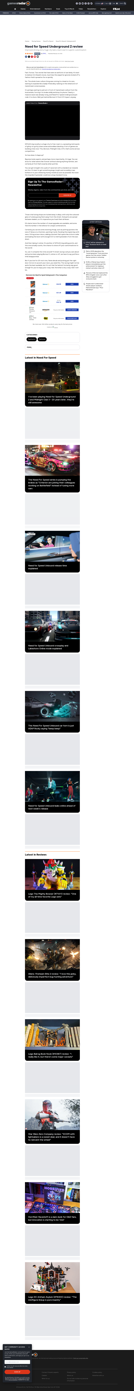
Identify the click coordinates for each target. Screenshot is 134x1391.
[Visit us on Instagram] (88, 3)
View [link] (72, 284)
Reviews (37, 54)
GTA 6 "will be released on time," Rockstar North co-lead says (96, 244)
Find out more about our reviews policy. (51, 69)
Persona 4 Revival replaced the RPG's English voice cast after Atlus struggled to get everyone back (97, 276)
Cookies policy (97, 1372)
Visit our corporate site (80, 1358)
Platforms (42, 339)
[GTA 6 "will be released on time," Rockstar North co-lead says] (95, 232)
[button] (123, 3)
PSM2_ (45, 53)
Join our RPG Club (93, 13)
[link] (32, 284)
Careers (44, 1375)
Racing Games (36, 41)
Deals (58, 9)
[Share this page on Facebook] (26, 57)
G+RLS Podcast (80, 13)
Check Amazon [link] (72, 310)
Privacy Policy (22, 1378)
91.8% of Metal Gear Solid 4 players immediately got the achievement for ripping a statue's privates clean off (96, 265)
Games (23, 9)
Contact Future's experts (50, 1372)
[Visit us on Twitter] (77, 3)
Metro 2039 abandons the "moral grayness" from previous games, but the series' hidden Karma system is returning (97, 254)
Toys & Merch (69, 9)
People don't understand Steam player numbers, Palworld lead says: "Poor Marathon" (94, 287)
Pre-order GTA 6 (53, 13)
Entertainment (35, 9)
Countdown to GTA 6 (40, 13)
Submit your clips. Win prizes (123, 13)
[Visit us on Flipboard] (80, 3)
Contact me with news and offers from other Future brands (17, 1366)
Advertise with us (98, 1375)
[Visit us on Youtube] (83, 3)
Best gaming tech (107, 13)
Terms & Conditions (13, 1379)
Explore (103, 9)
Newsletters (91, 9)
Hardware (48, 9)
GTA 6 (14, 13)
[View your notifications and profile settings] (117, 3)
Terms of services (51, 200)
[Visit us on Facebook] (86, 3)
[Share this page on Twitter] (29, 57)
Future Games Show (24, 13)
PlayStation (31, 339)
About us (70, 1375)
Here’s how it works (69, 61)
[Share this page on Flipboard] (35, 57)
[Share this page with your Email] (38, 57)
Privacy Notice (37, 202)
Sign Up (17, 1372)
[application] (52, 120)
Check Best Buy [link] (72, 318)
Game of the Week (67, 13)
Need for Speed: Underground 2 (66, 41)
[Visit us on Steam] (91, 3)
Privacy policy (71, 1372)
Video (81, 9)
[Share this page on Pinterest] (32, 57)
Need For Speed (48, 41)
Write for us (46, 1378)
